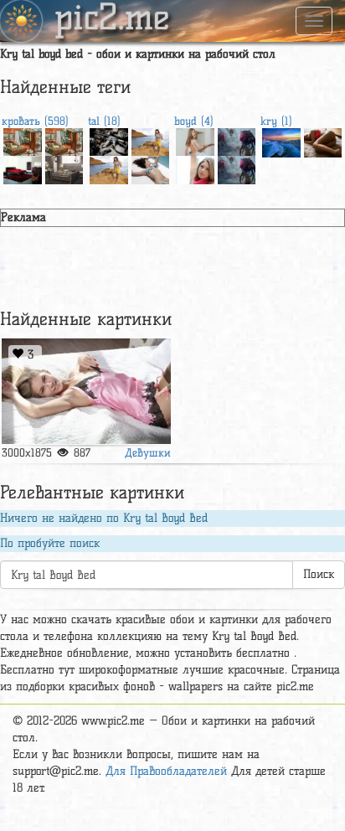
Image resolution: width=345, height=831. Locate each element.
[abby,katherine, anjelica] (195, 140)
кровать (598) (35, 120)
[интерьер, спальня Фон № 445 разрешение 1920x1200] (64, 140)
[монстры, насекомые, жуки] (237, 140)
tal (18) (104, 120)
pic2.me (112, 19)
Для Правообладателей (166, 771)
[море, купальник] (150, 140)
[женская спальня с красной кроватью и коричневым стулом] (22, 168)
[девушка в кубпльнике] (109, 168)
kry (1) (276, 120)
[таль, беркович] (150, 168)
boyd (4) (194, 120)
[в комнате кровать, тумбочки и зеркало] (22, 140)
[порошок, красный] (109, 140)
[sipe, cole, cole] (323, 140)
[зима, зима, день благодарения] (281, 140)
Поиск (318, 574)
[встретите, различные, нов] (86, 391)
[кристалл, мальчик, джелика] (195, 168)
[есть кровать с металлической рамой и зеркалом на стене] (64, 168)
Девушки (148, 452)
